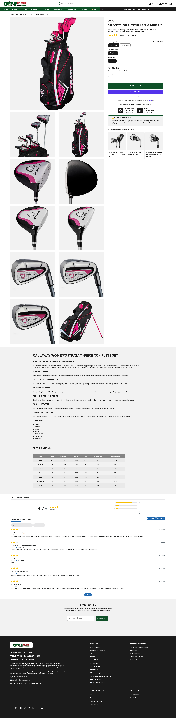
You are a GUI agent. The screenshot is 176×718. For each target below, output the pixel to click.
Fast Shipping (134, 650)
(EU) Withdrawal (94, 663)
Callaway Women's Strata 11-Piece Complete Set (32, 15)
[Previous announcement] (102, 9)
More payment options (136, 96)
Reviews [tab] (16, 519)
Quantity (110, 75)
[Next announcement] (171, 9)
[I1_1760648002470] (160, 711)
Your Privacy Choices (98, 682)
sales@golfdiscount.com (21, 680)
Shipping (110, 71)
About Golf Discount (95, 647)
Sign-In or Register (135, 694)
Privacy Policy (94, 669)
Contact (92, 698)
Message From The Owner (97, 650)
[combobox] (103, 3)
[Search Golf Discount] (145, 3)
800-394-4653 (22, 677)
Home (12, 15)
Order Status (133, 698)
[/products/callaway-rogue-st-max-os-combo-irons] (117, 141)
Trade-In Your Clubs (95, 704)
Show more (88, 594)
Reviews (92, 656)
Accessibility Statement (97, 660)
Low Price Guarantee (96, 701)
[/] (13, 3)
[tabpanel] (88, 560)
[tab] (27, 519)
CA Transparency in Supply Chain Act (100, 676)
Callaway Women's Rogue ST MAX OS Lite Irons (154, 154)
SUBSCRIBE (102, 618)
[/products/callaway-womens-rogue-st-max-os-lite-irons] (154, 141)
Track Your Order (135, 660)
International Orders (135, 653)
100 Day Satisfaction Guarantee (139, 647)
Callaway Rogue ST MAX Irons (134, 153)
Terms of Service (95, 666)
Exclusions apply (129, 112)
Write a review (160, 518)
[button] (7, 9)
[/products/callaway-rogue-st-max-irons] (135, 141)
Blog (91, 653)
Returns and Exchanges (136, 656)
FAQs (91, 694)
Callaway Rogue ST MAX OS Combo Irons (117, 154)
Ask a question (151, 518)
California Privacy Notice (97, 673)
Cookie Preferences (95, 679)
